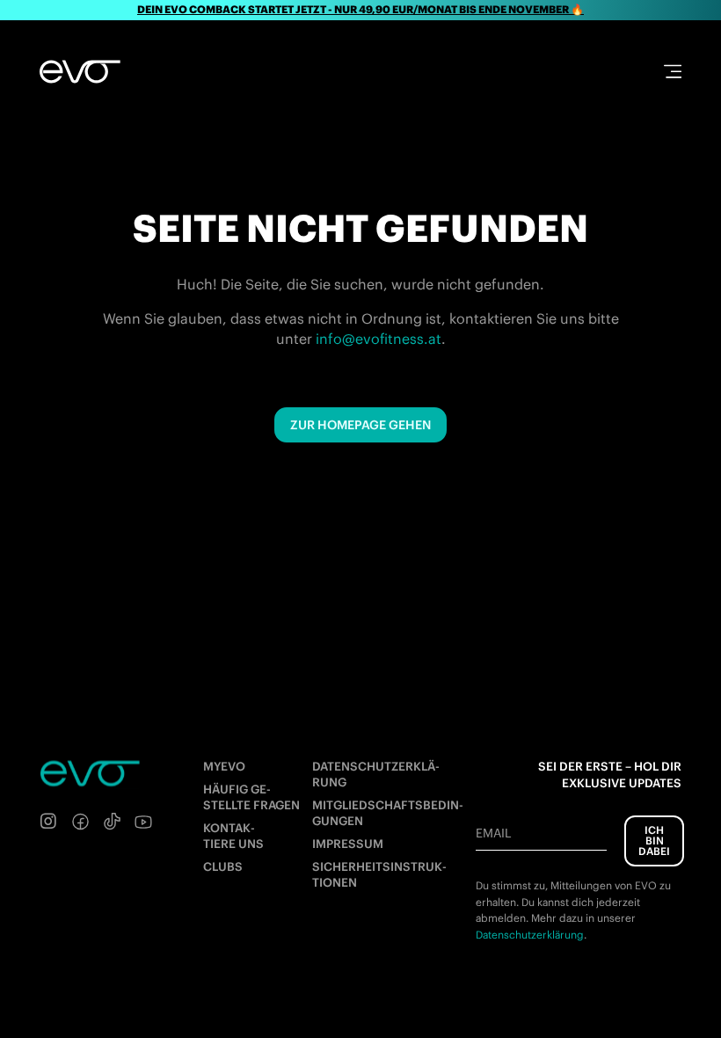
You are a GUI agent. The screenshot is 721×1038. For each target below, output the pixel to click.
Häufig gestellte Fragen (251, 797)
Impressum (347, 844)
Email (493, 833)
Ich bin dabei (654, 840)
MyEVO (224, 766)
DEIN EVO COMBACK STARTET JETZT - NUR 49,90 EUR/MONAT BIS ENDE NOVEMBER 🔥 (360, 9)
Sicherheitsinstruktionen (379, 874)
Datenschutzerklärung (376, 774)
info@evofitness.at (378, 338)
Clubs (223, 866)
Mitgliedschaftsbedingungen (387, 813)
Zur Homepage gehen (360, 425)
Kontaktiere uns (233, 836)
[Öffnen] (672, 71)
